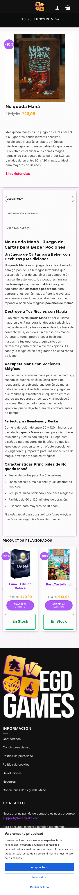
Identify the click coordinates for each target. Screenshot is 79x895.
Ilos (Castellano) (59, 584)
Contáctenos (12, 739)
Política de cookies (16, 764)
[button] (8, 8)
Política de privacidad (18, 756)
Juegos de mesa (46, 19)
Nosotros (9, 781)
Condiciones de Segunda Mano (24, 790)
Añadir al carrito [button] (20, 605)
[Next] (76, 597)
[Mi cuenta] (57, 8)
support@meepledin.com (21, 818)
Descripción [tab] (15, 198)
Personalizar (39, 877)
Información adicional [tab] (23, 213)
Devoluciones (12, 773)
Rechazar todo (39, 887)
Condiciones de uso (16, 747)
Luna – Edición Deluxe (20, 586)
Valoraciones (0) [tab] (18, 228)
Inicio (24, 19)
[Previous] (3, 597)
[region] (39, 861)
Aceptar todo (39, 867)
